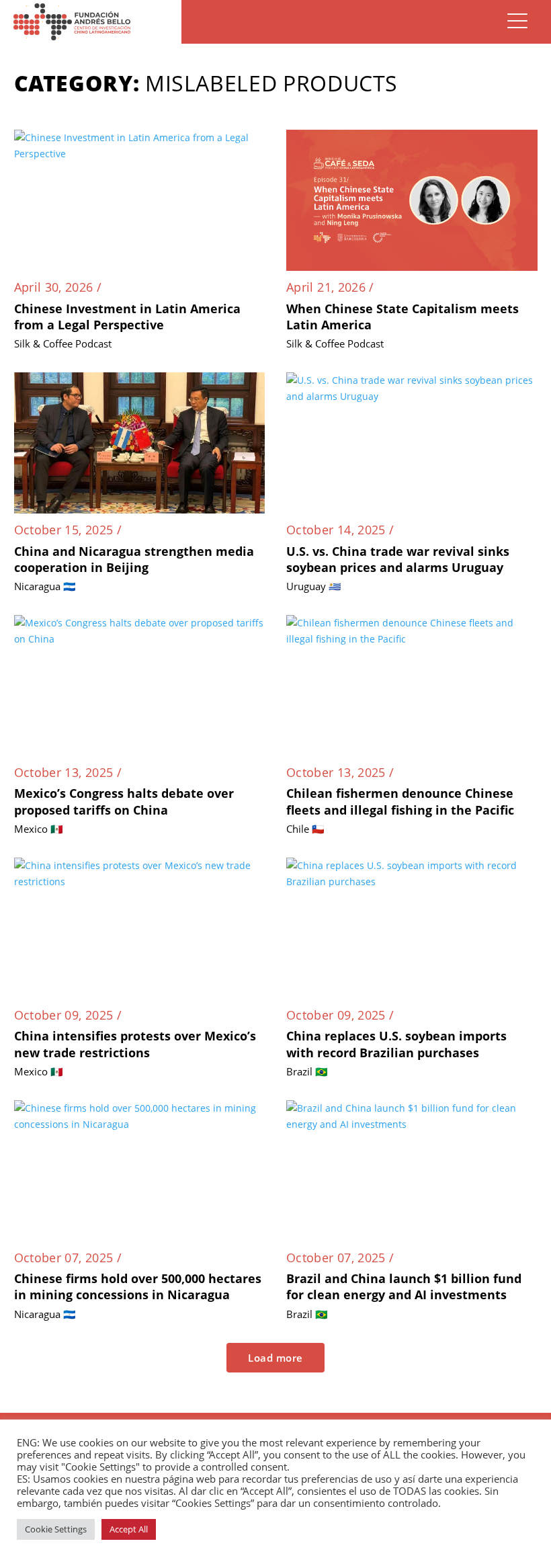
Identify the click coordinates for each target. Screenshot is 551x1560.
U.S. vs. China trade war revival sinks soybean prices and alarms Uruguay (397, 559)
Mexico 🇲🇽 (38, 828)
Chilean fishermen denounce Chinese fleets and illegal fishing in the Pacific (400, 801)
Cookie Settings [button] (56, 1529)
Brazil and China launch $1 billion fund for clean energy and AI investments (403, 1286)
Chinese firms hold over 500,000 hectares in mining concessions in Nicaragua (137, 1286)
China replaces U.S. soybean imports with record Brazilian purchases (396, 1044)
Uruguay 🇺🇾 (313, 586)
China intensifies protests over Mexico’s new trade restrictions (135, 1044)
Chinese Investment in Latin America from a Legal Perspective (127, 316)
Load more (275, 1357)
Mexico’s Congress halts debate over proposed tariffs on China (124, 801)
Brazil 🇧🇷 (307, 1071)
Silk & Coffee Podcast (63, 343)
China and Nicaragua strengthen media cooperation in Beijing (134, 559)
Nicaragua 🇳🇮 (45, 586)
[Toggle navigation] (517, 22)
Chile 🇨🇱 (305, 828)
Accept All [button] (129, 1529)
